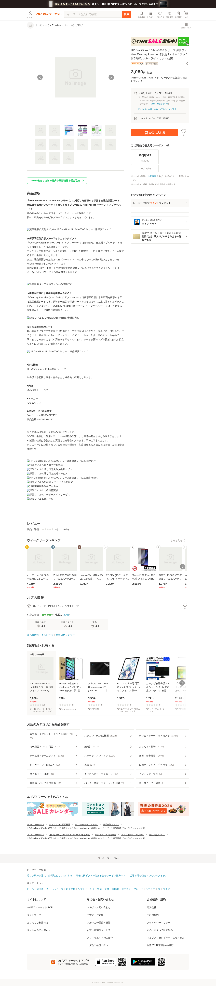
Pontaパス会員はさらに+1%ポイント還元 (157, 109)
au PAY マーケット (35, 824)
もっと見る (176, 540)
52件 (66, 615)
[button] (187, 63)
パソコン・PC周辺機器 (59, 824)
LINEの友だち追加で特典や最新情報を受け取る (55, 180)
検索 (126, 14)
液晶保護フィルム (111, 824)
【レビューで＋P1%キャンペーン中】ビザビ (69, 834)
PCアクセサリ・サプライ (86, 824)
